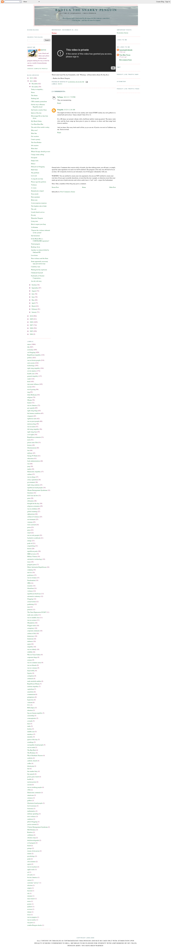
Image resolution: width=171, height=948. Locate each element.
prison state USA (32, 442)
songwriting (31, 546)
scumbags (30, 742)
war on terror (31, 427)
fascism (29, 891)
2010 (31, 316)
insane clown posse (33, 851)
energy (29, 541)
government (31, 482)
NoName (60, 97)
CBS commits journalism (39, 101)
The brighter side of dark (39, 206)
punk (29, 859)
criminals (30, 678)
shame (29, 912)
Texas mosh (34, 194)
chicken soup (31, 838)
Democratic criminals (34, 792)
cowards (29, 721)
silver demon (31, 861)
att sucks (30, 875)
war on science (32, 620)
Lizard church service (38, 212)
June (33, 297)
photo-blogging (32, 822)
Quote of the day (36, 113)
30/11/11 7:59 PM (69, 97)
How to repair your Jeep (38, 224)
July (33, 294)
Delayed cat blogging (38, 167)
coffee (29, 763)
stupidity (30, 647)
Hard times (34, 170)
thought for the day (33, 503)
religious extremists (33, 506)
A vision (33, 188)
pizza (29, 527)
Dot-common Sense (125, 60)
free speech (30, 774)
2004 (31, 334)
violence (30, 591)
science (29, 660)
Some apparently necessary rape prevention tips (39, 262)
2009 (31, 319)
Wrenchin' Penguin (37, 218)
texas (29, 914)
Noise (33, 92)
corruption (30, 676)
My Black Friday (36, 121)
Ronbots (30, 832)
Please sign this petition (38, 182)
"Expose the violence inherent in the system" (40, 231)
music (29, 344)
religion (29, 397)
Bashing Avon (35, 247)
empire (29, 888)
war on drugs (31, 477)
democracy (30, 636)
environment (31, 519)
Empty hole (34, 160)
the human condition (33, 413)
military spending (33, 814)
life (28, 347)
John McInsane (32, 395)
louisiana (30, 808)
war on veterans (32, 668)
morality (30, 737)
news (28, 440)
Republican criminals (34, 437)
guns (28, 498)
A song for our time (37, 179)
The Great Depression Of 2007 (36, 612)
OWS (28, 583)
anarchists (30, 692)
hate (28, 724)
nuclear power (31, 782)
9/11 (28, 705)
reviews (29, 909)
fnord (29, 845)
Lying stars (34, 221)
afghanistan (31, 514)
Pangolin (60, 109)
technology (31, 365)
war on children (32, 509)
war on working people (34, 787)
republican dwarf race (34, 594)
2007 (31, 325)
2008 (31, 322)
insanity (29, 586)
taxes (29, 562)
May (33, 300)
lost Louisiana (31, 806)
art (28, 872)
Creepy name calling (37, 154)
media (29, 469)
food (28, 381)
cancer (29, 880)
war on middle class (33, 617)
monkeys (30, 734)
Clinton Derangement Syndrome (37, 827)
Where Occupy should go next (40, 151)
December (35, 84)
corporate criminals (33, 631)
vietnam (29, 702)
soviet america (31, 371)
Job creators (35, 145)
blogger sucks (31, 625)
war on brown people (33, 360)
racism (29, 387)
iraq (28, 392)
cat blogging (31, 352)
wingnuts (30, 416)
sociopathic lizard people (35, 745)
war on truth (31, 747)
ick (28, 893)
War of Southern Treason (35, 755)
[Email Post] (86, 81)
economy (30, 350)
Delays (33, 164)
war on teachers (32, 867)
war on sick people (33, 535)
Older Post (112, 187)
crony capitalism (32, 480)
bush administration (33, 461)
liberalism (30, 588)
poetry (29, 904)
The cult (33, 209)
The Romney (31, 753)
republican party (32, 551)
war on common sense (34, 662)
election (29, 885)
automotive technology (34, 559)
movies (29, 572)
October (34, 285)
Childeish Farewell (37, 273)
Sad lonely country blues (39, 110)
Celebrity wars (35, 267)
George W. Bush (32, 456)
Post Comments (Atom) (67, 192)
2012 (31, 78)
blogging (30, 599)
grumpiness (31, 697)
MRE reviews (31, 554)
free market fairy (32, 771)
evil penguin (31, 843)
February (35, 309)
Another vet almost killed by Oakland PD (40, 251)
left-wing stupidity (33, 429)
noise (29, 901)
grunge (29, 848)
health (29, 779)
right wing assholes (33, 485)
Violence (34, 185)
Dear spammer (35, 197)
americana (30, 795)
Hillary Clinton (32, 556)
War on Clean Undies (34, 655)
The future (34, 95)
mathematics (31, 811)
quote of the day (32, 739)
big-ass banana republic (34, 713)
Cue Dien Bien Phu (37, 124)
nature (29, 853)
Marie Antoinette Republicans (36, 567)
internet (29, 896)
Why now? (34, 130)
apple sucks (31, 869)
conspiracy (30, 628)
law (28, 450)
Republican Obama (33, 684)
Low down (34, 255)
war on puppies (32, 917)
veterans (30, 522)
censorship (30, 715)
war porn (30, 922)
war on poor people (33, 421)
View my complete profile (37, 68)
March (34, 306)
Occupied (34, 157)
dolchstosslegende (33, 840)
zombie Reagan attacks (34, 925)
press (28, 530)
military (29, 453)
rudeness (30, 641)
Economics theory (122, 33)
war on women (31, 578)
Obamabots (30, 623)
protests (29, 609)
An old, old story (36, 281)
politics (29, 357)
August (34, 291)
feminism (30, 639)
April (33, 303)
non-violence (31, 816)
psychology (31, 856)
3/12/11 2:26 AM (69, 110)
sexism (29, 785)
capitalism (30, 689)
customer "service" (33, 883)
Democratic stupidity (34, 472)
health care (30, 373)
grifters (29, 800)
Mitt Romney (31, 830)
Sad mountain (35, 236)
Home (84, 187)
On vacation (35, 136)
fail (28, 769)
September (35, 288)
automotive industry (33, 596)
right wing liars (32, 432)
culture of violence (33, 517)
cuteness (30, 798)
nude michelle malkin (34, 681)
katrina (29, 729)
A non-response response (39, 203)
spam (29, 644)
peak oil (29, 543)
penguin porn (31, 564)
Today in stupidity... (37, 89)
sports (29, 864)
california (30, 835)
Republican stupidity (34, 355)
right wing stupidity (33, 368)
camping (30, 570)
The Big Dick (31, 750)
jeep (28, 466)
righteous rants (32, 418)
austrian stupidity (32, 686)
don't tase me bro (32, 495)
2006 (31, 328)
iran (28, 607)
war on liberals (32, 665)
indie (29, 726)
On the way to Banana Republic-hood (38, 105)
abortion (30, 710)
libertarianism (31, 448)
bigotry (29, 673)
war (28, 464)
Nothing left (35, 98)
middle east (31, 731)
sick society (31, 363)
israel (29, 533)
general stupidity (32, 376)
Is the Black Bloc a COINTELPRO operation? (40, 240)
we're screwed (31, 525)
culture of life (31, 633)
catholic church (32, 761)
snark (29, 379)
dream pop (30, 766)
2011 (31, 81)
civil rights (30, 434)
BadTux (43, 50)
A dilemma (34, 227)
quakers (29, 906)
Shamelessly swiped (37, 191)
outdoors (30, 819)
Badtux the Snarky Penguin (86, 10)
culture (29, 474)
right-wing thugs (32, 411)
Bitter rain (34, 200)
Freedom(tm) (31, 580)
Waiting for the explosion (39, 270)
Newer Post (55, 187)
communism (31, 694)
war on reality (31, 920)
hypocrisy (30, 700)
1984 (29, 790)
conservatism (31, 601)
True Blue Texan (124, 55)
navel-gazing (31, 389)
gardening (30, 604)
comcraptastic (31, 718)
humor (29, 403)
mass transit (31, 899)
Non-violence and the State (39, 258)
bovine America (32, 877)
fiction (29, 548)
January (34, 312)
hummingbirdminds (125, 50)
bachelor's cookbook (33, 538)
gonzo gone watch (33, 777)
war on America (32, 405)
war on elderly (31, 649)
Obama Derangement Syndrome (37, 490)
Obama (29, 400)
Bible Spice (31, 708)
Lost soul (34, 176)
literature (30, 493)
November (35, 87)
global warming (32, 511)
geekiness (30, 575)
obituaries (30, 501)
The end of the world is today (40, 127)
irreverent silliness (33, 384)
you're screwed (31, 824)
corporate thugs (32, 657)
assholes (30, 758)
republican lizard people (35, 487)
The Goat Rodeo (36, 142)
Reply (59, 103)
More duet (34, 148)
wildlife (29, 652)
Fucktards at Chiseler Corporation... (37, 277)
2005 (31, 331)
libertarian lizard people (34, 803)
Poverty (33, 215)
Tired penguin (35, 244)
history (29, 445)
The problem (35, 173)
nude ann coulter (32, 615)
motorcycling (31, 424)
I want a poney (35, 139)
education (30, 458)
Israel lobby (31, 670)
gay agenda (31, 408)
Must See (34, 133)
